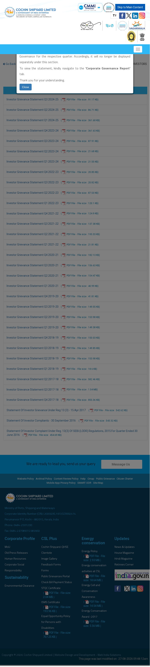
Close (25, 87)
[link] (90, 7)
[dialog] (75, 333)
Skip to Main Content (130, 7)
